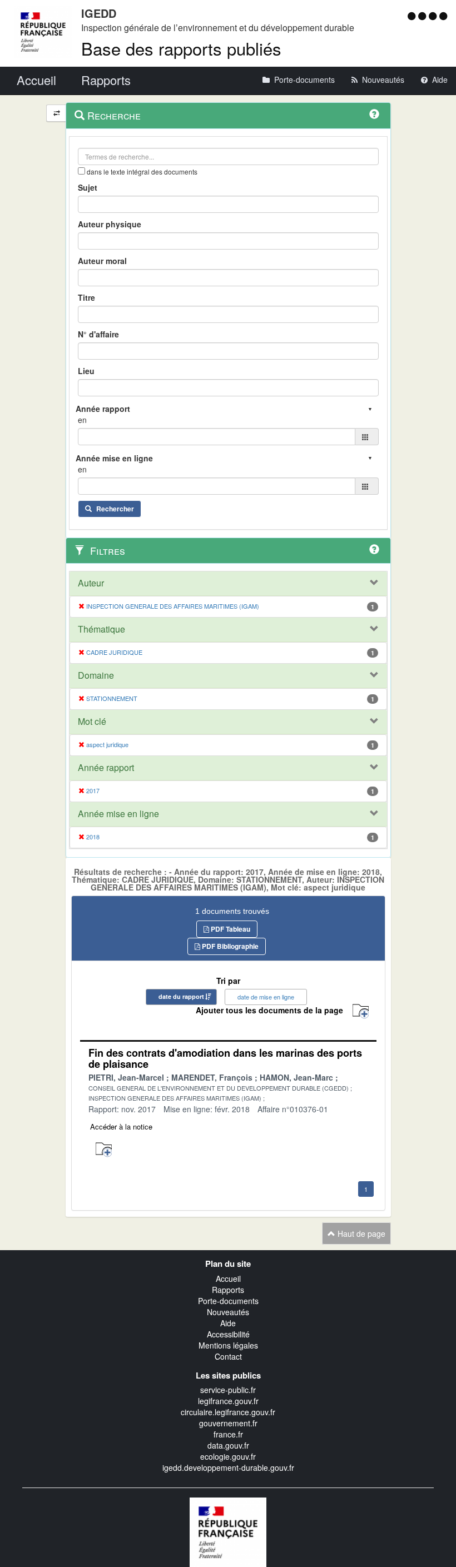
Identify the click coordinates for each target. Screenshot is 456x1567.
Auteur (91, 583)
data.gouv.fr (228, 1445)
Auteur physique (109, 224)
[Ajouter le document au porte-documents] (103, 1150)
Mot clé (92, 721)
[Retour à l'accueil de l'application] (228, 1530)
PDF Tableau (229, 929)
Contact (228, 1356)
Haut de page (360, 1233)
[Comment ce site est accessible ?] (413, 15)
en (82, 419)
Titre (86, 297)
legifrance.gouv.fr (228, 1400)
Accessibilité (228, 1334)
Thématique (101, 629)
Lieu (86, 370)
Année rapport (106, 768)
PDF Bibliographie (229, 946)
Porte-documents (228, 1300)
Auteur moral (102, 260)
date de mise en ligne (265, 996)
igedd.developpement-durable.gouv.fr (228, 1467)
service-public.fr (228, 1389)
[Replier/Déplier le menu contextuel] (56, 113)
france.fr (228, 1434)
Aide (228, 1323)
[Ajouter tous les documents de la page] (360, 1011)
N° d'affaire (98, 334)
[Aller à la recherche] (434, 15)
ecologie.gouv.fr (228, 1456)
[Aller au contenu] (423, 15)
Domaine (96, 675)
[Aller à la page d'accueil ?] (443, 15)
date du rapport (181, 996)
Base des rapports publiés (181, 48)
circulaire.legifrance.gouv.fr (228, 1411)
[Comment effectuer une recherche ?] (374, 114)
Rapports (228, 1289)
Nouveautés (228, 1311)
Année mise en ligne (118, 814)
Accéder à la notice (121, 1126)
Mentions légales (228, 1345)
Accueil (228, 1278)
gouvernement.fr (228, 1423)
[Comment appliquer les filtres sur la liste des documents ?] (374, 549)
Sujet (87, 187)
